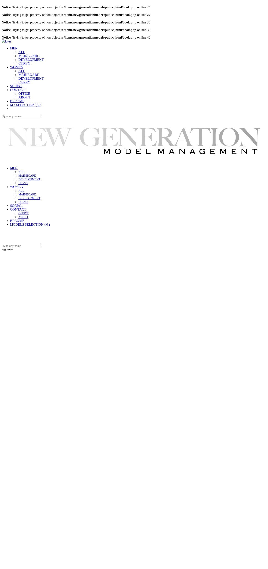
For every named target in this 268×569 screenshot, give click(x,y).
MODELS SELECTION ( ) (30, 224)
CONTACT (18, 209)
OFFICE (24, 93)
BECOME (17, 101)
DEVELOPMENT (31, 59)
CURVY (24, 63)
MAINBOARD (29, 56)
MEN (14, 168)
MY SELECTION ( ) (25, 105)
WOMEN (16, 187)
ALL (21, 52)
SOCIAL (16, 205)
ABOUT (24, 97)
